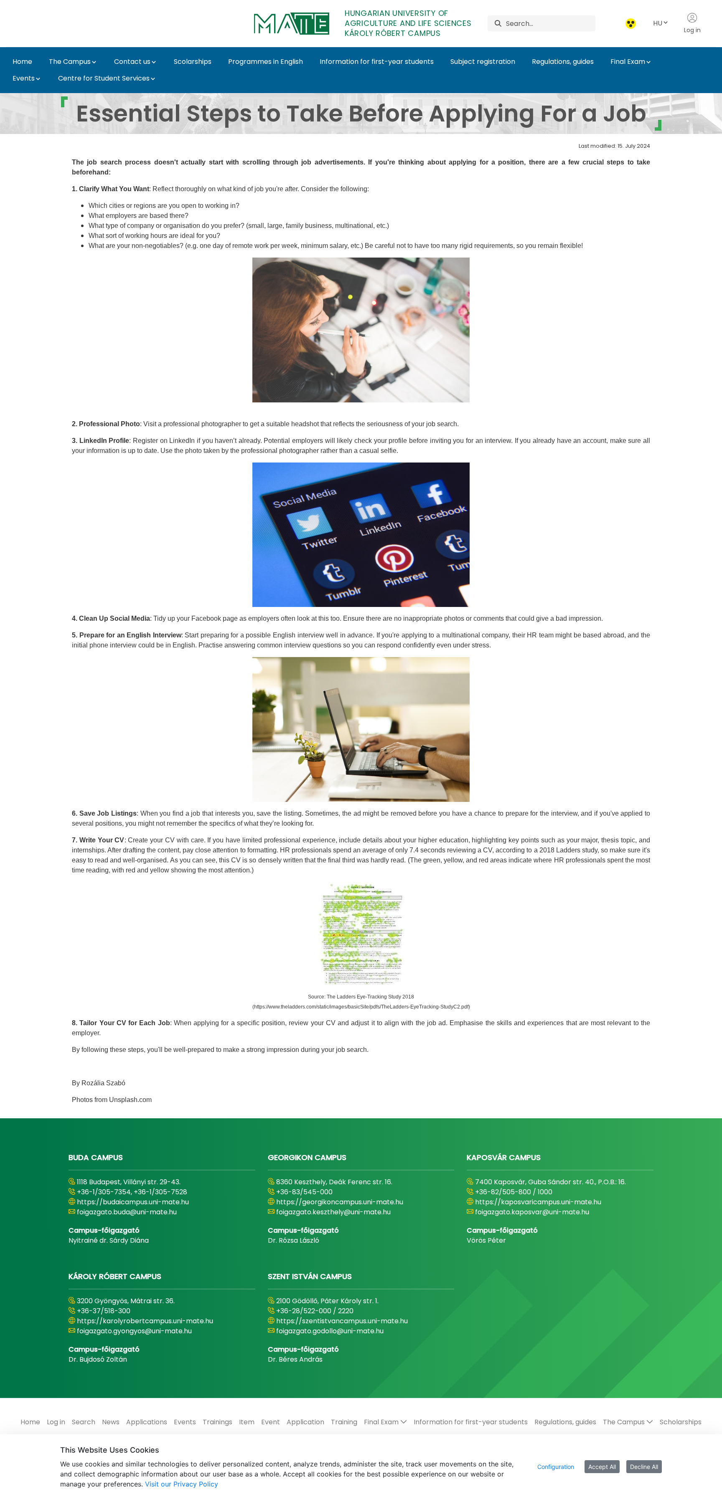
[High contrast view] (630, 23)
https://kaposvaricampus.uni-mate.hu (538, 1202)
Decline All (644, 1466)
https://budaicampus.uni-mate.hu (133, 1202)
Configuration (555, 1466)
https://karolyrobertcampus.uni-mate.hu (145, 1321)
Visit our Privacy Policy (181, 1484)
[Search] (498, 23)
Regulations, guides (563, 61)
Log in (692, 30)
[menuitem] (30, 1422)
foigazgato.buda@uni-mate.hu (127, 1212)
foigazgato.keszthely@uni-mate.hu (333, 1212)
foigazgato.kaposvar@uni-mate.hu (532, 1212)
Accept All (602, 1466)
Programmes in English (265, 61)
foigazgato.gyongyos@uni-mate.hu (134, 1331)
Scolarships (192, 61)
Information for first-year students (377, 61)
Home (22, 61)
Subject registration (482, 61)
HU (657, 23)
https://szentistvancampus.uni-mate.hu (342, 1321)
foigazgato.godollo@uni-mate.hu (330, 1331)
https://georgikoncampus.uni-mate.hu (339, 1202)
